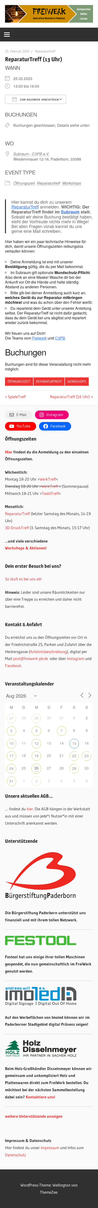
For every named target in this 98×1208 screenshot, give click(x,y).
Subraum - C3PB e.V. (31, 154)
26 (36, 768)
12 (36, 743)
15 (74, 743)
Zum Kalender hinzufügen (39, 99)
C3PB (60, 338)
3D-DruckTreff (17, 527)
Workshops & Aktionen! (26, 547)
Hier (8, 451)
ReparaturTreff (25, 206)
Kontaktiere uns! (40, 1096)
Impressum (50, 1147)
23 (86, 755)
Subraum (70, 212)
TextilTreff (50, 493)
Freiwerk (39, 338)
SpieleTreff (17, 396)
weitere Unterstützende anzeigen (34, 1116)
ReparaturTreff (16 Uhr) (70, 396)
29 (36, 718)
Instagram (75, 658)
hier (30, 808)
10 (11, 743)
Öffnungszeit (24, 183)
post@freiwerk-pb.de (30, 658)
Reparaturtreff (45, 51)
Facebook (13, 665)
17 (11, 755)
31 (11, 781)
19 (36, 755)
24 (11, 768)
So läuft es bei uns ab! (23, 578)
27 (11, 718)
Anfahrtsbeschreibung (48, 651)
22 (74, 755)
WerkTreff (47, 479)
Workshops (71, 183)
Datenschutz (15, 1154)
